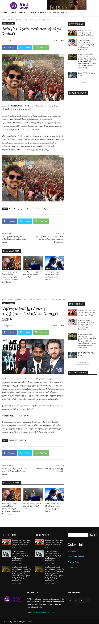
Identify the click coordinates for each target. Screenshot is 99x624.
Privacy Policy (74, 562)
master (26, 209)
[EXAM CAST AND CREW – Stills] (72, 75)
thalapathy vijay (44, 209)
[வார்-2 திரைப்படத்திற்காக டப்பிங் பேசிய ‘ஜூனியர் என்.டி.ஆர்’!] (33, 263)
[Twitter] (81, 600)
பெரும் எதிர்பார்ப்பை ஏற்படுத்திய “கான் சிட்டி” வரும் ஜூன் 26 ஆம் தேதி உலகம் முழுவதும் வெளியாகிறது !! (86, 44)
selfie (34, 209)
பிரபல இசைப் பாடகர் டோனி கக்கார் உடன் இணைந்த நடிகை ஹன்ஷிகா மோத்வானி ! (50, 239)
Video (63, 13)
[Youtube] (87, 600)
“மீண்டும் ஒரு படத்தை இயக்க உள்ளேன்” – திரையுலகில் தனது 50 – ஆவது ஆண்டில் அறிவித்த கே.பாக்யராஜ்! (11, 277)
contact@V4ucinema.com (45, 612)
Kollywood (17, 20)
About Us (72, 551)
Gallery (30, 13)
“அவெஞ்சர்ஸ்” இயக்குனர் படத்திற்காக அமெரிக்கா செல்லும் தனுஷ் (15, 239)
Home (5, 13)
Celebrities (6, 268)
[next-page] (7, 287)
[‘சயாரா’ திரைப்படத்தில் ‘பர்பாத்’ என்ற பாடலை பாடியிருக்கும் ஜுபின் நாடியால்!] (54, 263)
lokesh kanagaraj (15, 209)
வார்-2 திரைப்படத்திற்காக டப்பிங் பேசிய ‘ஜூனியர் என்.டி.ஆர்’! (32, 274)
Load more (82, 83)
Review (20, 13)
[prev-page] (3, 287)
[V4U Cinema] (12, 599)
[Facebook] (70, 600)
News (12, 13)
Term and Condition (76, 556)
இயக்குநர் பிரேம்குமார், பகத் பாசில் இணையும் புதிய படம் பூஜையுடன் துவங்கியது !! (87, 33)
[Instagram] (76, 600)
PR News (53, 13)
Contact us (72, 567)
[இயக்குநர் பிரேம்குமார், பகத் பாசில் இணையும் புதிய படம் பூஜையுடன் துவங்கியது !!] (72, 33)
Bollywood (27, 268)
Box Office (42, 13)
